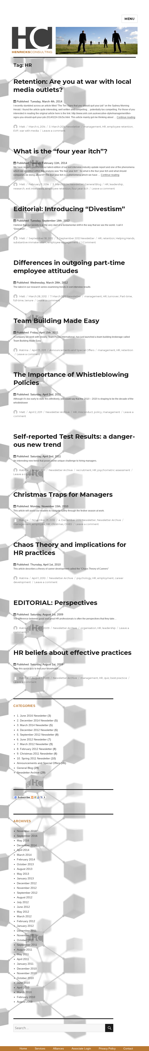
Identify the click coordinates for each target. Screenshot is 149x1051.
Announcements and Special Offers (71, 350)
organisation (88, 628)
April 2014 (23, 849)
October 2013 (25, 864)
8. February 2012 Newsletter (34, 748)
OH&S (68, 524)
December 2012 (27, 883)
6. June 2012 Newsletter (32, 739)
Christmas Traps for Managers (63, 494)
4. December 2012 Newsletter (77, 520)
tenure (29, 300)
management (92, 126)
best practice (118, 677)
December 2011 (26, 930)
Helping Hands (125, 238)
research (19, 188)
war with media (29, 130)
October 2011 (25, 940)
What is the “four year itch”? (60, 151)
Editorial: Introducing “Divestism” (69, 209)
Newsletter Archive (58, 412)
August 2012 (24, 897)
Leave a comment (53, 130)
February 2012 (26, 921)
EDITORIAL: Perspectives (55, 602)
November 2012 (27, 887)
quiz (106, 677)
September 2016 (27, 835)
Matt (22, 126)
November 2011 (26, 935)
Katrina (23, 350)
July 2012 (23, 902)
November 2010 (27, 973)
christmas (57, 524)
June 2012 (23, 906)
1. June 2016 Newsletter (32, 715)
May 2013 (23, 873)
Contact (128, 1048)
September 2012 (27, 892)
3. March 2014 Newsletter (64, 126)
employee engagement (62, 242)
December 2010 (27, 968)
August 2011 (24, 949)
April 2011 (23, 959)
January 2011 (25, 963)
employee (38, 524)
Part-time (126, 296)
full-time (18, 300)
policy (98, 412)
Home (23, 1048)
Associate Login (81, 1048)
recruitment (83, 470)
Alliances (58, 1048)
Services (40, 1048)
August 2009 (24, 1001)
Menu (130, 19)
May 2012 (23, 911)
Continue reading (126, 117)
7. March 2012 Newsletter (65, 296)
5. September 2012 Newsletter (75, 238)
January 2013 (25, 878)
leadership (116, 184)
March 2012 (24, 916)
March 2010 (24, 992)
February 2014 (26, 859)
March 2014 (24, 854)
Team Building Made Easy (56, 321)
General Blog (93, 184)
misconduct (85, 412)
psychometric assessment (113, 470)
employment (105, 578)
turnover (113, 296)
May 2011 (23, 954)
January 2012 (25, 925)
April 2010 (23, 987)
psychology (84, 578)
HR (104, 126)
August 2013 (24, 868)
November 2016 (27, 831)
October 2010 (25, 978)
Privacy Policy (107, 1048)
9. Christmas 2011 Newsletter (35, 753)
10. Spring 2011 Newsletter (33, 758)
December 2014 (27, 845)
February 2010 (26, 997)
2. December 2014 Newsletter (35, 720)
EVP (15, 130)
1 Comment (88, 242)
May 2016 (23, 840)
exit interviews (35, 188)
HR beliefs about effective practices (72, 652)
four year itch (80, 188)
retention (109, 238)
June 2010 (23, 982)
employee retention (120, 126)
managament (111, 412)
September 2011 (27, 944)
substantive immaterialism (29, 242)
